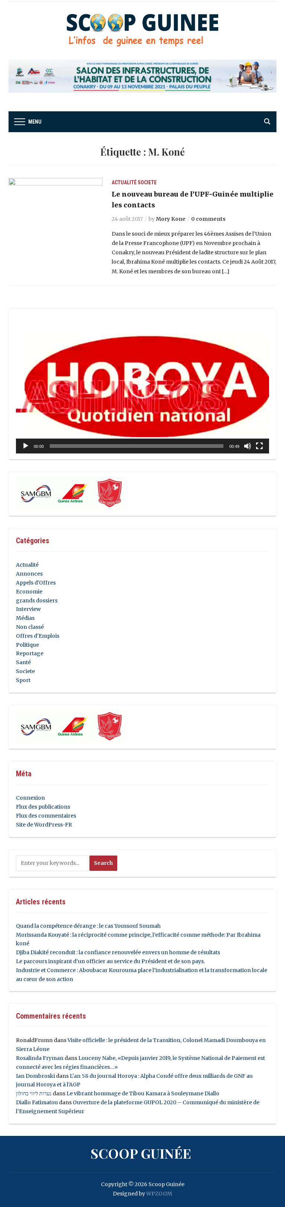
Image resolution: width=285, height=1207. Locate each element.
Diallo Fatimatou (37, 1102)
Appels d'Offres (36, 582)
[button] (142, 384)
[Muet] (247, 446)
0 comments (208, 219)
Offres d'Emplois (37, 636)
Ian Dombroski (35, 1076)
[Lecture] (25, 446)
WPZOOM (159, 1193)
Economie (29, 591)
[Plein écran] (259, 446)
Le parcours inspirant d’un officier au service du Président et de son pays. (110, 961)
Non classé (30, 627)
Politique (27, 644)
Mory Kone (171, 219)
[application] (142, 384)
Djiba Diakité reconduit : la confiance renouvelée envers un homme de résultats (118, 952)
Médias (25, 618)
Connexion (30, 797)
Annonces (29, 573)
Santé (23, 662)
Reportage (29, 653)
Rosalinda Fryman (39, 1058)
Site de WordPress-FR (44, 824)
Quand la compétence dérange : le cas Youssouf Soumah (88, 926)
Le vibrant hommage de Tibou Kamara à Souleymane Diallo (142, 1093)
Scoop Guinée (141, 1153)
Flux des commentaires (46, 815)
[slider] (136, 446)
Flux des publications (43, 806)
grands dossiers (37, 600)
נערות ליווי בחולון (34, 1093)
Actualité (124, 182)
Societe (147, 182)
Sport (23, 680)
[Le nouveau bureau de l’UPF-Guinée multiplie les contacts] (55, 212)
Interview (28, 609)
